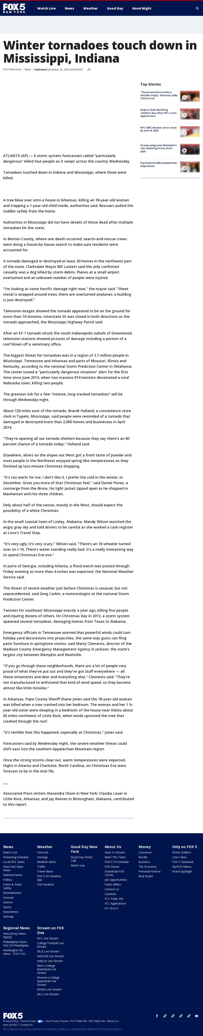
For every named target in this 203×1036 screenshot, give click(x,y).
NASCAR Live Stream (50, 956)
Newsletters (11, 912)
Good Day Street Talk (81, 859)
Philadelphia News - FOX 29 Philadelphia (16, 943)
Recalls (143, 857)
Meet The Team (115, 857)
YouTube (181, 1016)
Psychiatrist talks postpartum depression (158, 164)
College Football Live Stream (50, 944)
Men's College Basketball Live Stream (46, 969)
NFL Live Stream (47, 938)
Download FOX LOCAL (114, 873)
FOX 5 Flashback (182, 862)
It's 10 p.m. (112, 908)
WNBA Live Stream (49, 989)
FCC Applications (115, 903)
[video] (190, 96)
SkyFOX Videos (181, 866)
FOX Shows (112, 866)
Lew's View (179, 857)
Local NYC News (14, 862)
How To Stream (115, 852)
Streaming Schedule (16, 857)
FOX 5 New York (12, 69)
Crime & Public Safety (12, 886)
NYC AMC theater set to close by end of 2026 (158, 129)
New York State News (13, 868)
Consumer (145, 852)
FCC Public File (114, 899)
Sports (7, 907)
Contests (110, 894)
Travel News (45, 871)
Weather (45, 846)
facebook (157, 1016)
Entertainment (12, 893)
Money (145, 846)
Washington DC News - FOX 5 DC (14, 952)
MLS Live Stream (48, 994)
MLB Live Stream (48, 951)
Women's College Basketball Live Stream (48, 981)
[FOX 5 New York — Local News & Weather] (16, 8)
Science (8, 902)
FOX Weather (45, 884)
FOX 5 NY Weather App (49, 878)
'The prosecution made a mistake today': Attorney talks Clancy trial (159, 95)
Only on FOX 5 (184, 846)
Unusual (8, 897)
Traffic (41, 866)
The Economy (147, 866)
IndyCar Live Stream (50, 961)
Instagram (165, 1016)
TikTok (173, 1016)
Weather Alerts (46, 862)
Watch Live (10, 852)
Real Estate (146, 876)
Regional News (16, 928)
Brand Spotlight (182, 871)
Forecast (42, 852)
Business (144, 862)
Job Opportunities (116, 880)
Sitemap (8, 916)
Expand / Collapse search (197, 8)
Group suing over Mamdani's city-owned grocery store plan (158, 148)
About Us (113, 846)
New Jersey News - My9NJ (15, 935)
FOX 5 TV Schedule (117, 862)
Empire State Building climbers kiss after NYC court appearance (158, 113)
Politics (7, 880)
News (28, 69)
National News (12, 875)
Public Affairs (113, 884)
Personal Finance (150, 871)
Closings (42, 857)
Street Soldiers (181, 852)
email (196, 1016)
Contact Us (112, 889)
